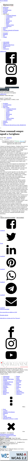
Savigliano (5, 8)
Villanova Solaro (10, 25)
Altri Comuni (6, 107)
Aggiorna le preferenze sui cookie (8, 435)
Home (1, 139)
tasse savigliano (20, 217)
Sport (4, 29)
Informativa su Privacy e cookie (10, 418)
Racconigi (5, 11)
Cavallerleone (9, 16)
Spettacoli (5, 27)
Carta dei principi (7, 417)
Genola (7, 18)
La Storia (5, 410)
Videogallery (19, 391)
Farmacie (5, 386)
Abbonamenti (6, 376)
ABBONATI (6, 43)
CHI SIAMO (6, 42)
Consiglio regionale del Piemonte (11, 30)
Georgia (5, 390)
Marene (8, 19)
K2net (7, 436)
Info (4, 35)
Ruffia (7, 23)
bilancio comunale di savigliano (7, 217)
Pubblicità (5, 34)
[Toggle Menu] (0, 2)
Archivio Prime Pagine (8, 379)
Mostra (4, 394)
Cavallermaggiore (7, 10)
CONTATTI (6, 49)
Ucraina (18, 390)
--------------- (6, 31)
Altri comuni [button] (6, 14)
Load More (14, 323)
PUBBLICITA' (6, 46)
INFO (4, 47)
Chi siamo (5, 33)
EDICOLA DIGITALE (8, 44)
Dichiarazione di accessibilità (7, 434)
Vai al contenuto (4, 0)
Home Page (6, 7)
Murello (8, 22)
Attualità (5, 12)
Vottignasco (8, 26)
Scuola (17, 386)
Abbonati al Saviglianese (9, 412)
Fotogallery (5, 387)
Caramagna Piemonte (11, 15)
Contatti (5, 37)
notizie (17, 377)
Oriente (18, 379)
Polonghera (19, 380)
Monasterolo (9, 21)
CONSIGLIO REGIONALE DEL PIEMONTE (14, 125)
